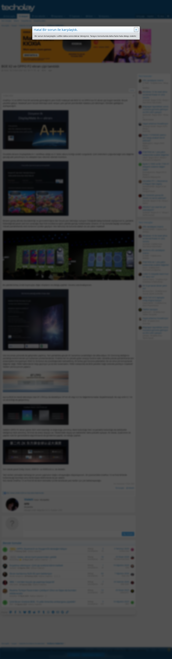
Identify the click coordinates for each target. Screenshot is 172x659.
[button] (136, 29)
